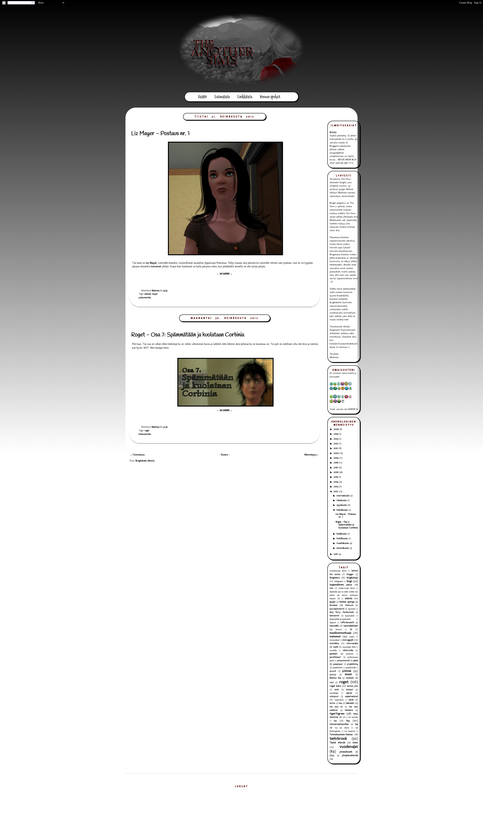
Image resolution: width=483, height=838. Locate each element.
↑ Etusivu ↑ (224, 454)
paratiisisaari (335, 657)
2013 (336, 486)
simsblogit (334, 693)
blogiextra (335, 577)
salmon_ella (352, 686)
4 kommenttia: (145, 297)
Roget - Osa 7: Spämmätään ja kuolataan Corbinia (187, 335)
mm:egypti (347, 639)
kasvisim (351, 609)
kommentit (334, 615)
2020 (337, 453)
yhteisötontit (345, 751)
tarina (332, 703)
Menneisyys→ (311, 454)
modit (335, 647)
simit (337, 689)
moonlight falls (348, 647)
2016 (336, 472)
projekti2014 (352, 664)
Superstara (339, 700)
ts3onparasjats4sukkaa (339, 724)
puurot (333, 671)
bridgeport (338, 581)
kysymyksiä (350, 615)
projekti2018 (350, 667)
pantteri (333, 653)
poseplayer (338, 664)
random (350, 677)
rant (332, 682)
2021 (336, 448)
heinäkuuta (342, 509)
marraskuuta (343, 495)
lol (351, 629)
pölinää (346, 671)
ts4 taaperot (350, 731)
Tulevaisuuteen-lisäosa (341, 734)
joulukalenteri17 (337, 608)
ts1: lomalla (353, 717)
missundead (334, 640)
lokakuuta (342, 500)
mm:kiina (334, 643)
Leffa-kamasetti (347, 622)
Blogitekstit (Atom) (145, 460)
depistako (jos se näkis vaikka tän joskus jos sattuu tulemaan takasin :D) (344, 595)
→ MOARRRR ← (224, 273)
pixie (355, 660)
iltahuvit (349, 605)
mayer (155, 294)
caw (331, 588)
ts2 (335, 720)
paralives (349, 654)
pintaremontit (343, 660)
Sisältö (202, 96)
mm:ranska (352, 643)
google (332, 601)
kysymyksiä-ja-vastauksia (340, 619)
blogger (350, 574)
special (349, 693)
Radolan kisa (335, 678)
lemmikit (334, 625)
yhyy (332, 755)
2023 (336, 438)
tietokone (349, 710)
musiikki (333, 650)
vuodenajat (349, 746)
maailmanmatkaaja (340, 632)
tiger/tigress (337, 713)
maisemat (335, 636)
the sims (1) (336, 706)
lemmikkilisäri (351, 625)
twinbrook (338, 738)
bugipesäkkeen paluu (341, 584)
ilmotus (333, 605)
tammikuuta (343, 548)
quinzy (333, 674)
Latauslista (222, 96)
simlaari (349, 689)
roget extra (335, 685)
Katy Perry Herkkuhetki (342, 612)
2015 (336, 476)
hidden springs (346, 601)
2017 (336, 467)
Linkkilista (244, 96)
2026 (336, 429)
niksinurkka (348, 650)
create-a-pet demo (347, 588)
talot (351, 699)
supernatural (351, 696)
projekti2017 (337, 667)
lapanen (333, 622)
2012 (336, 491)
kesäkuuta (342, 533)
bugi (349, 581)
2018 (336, 462)
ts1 (344, 717)
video (355, 742)
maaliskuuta (343, 543)
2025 (336, 433)
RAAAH (348, 674)
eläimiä (148, 294)
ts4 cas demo (342, 728)
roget (147, 430)
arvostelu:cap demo (338, 571)
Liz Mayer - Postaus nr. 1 (160, 133)
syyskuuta (342, 505)
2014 (336, 481)
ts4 (356, 724)
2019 (336, 457)
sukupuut (334, 696)
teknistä (350, 703)
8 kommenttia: (145, 434)
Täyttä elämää (337, 742)
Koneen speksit (270, 96)
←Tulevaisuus (137, 454)
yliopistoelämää (350, 755)
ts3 (348, 720)
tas (340, 703)
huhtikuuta (342, 538)
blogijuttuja (352, 577)
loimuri (339, 629)
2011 (336, 554)
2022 (336, 443)
